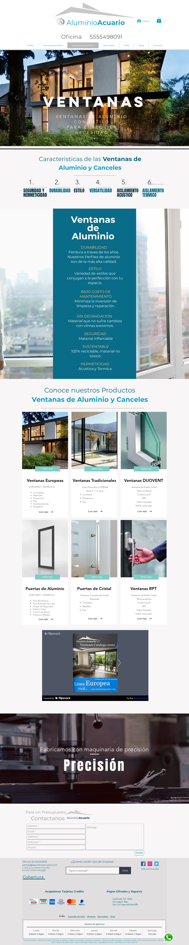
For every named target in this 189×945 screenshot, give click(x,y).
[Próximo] (173, 98)
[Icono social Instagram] (150, 864)
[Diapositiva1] (91, 138)
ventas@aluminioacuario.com (39, 865)
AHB (43, 870)
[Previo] (16, 98)
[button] (159, 20)
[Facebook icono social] (143, 864)
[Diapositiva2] (94, 138)
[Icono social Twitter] (156, 864)
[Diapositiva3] (97, 138)
